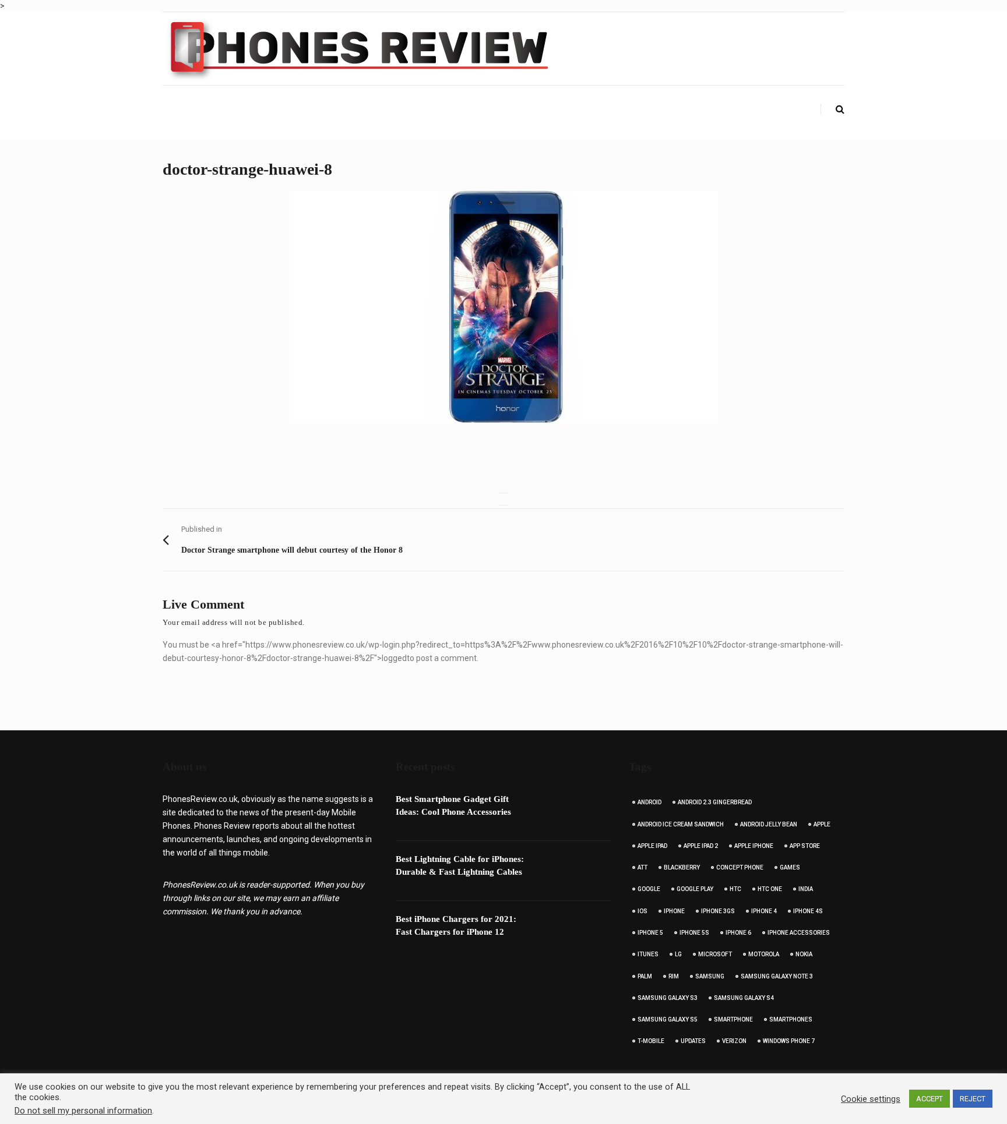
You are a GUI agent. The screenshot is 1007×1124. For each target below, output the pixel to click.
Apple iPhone (753, 846)
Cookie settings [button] (870, 1099)
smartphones (790, 1019)
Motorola (763, 954)
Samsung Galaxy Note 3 (777, 976)
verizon (734, 1041)
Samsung (709, 976)
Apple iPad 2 (701, 846)
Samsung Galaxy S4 (744, 998)
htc (735, 889)
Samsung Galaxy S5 (668, 1019)
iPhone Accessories (798, 932)
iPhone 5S (694, 932)
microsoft (715, 954)
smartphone (733, 1019)
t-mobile (651, 1041)
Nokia (803, 954)
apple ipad (652, 846)
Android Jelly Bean (768, 824)
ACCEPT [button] (929, 1098)
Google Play (695, 889)
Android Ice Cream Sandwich (681, 824)
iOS (642, 911)
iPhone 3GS (718, 911)
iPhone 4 (764, 911)
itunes (648, 954)
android (649, 802)
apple (822, 824)
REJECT (972, 1098)
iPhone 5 (650, 932)
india (805, 889)
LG (678, 954)
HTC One (770, 889)
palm (645, 976)
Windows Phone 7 (789, 1041)
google (649, 889)
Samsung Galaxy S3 (668, 998)
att (642, 867)
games (790, 867)
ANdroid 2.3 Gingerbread (715, 802)
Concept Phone (739, 867)
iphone (674, 911)
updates (693, 1041)
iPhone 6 (738, 932)
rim (673, 976)
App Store (805, 846)
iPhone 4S (808, 911)
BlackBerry (682, 867)
